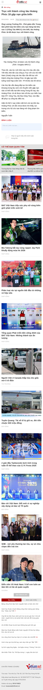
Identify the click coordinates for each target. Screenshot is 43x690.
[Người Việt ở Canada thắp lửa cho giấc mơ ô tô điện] (22, 361)
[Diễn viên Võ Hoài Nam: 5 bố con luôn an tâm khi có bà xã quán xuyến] (22, 568)
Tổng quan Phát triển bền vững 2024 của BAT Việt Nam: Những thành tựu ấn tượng (21, 335)
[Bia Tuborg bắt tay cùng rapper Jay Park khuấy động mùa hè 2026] (22, 231)
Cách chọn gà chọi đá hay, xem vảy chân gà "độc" (18, 642)
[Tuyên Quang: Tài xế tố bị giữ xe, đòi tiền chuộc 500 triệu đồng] (22, 404)
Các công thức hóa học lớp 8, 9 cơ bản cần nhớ (17, 637)
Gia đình (5, 590)
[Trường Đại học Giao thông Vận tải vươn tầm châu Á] (14, 157)
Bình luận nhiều (31, 600)
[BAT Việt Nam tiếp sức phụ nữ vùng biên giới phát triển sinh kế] (22, 189)
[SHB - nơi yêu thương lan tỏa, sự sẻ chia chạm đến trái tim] (22, 527)
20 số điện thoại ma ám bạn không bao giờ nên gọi (19, 625)
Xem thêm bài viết (21, 595)
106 (36, 637)
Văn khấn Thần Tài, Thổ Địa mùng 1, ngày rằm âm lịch (20, 652)
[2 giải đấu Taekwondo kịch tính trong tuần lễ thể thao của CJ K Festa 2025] (22, 446)
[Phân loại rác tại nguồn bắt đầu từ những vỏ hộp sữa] (22, 274)
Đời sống (7, 7)
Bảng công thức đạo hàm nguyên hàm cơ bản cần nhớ (20, 604)
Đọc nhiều (11, 600)
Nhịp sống (5, 211)
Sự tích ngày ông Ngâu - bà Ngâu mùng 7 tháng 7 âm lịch (21, 647)
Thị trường (6, 384)
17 (15, 611)
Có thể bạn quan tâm (13, 147)
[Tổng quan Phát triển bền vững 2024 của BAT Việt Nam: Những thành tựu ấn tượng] (22, 316)
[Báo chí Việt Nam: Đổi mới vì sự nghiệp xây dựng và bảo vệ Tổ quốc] (22, 487)
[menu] (3, 2)
